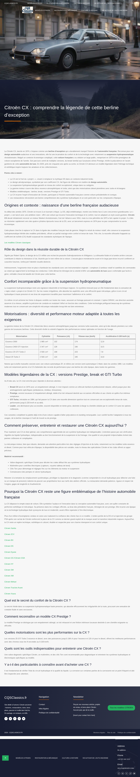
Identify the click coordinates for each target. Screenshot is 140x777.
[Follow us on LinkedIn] (10, 718)
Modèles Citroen (34, 3)
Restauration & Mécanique (58, 3)
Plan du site (111, 732)
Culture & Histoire (82, 3)
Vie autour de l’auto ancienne (107, 3)
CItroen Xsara (10, 594)
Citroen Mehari (10, 582)
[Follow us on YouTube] (23, 718)
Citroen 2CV (9, 534)
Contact (42, 704)
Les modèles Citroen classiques (17, 243)
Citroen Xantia (10, 528)
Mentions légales (99, 732)
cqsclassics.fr (11, 3)
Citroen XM (9, 576)
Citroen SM (9, 570)
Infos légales (44, 709)
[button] (133, 3)
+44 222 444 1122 (123, 759)
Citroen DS (8, 546)
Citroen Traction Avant (13, 588)
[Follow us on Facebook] (6, 718)
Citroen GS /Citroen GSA (14, 558)
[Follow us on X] (14, 718)
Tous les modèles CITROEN (121, 708)
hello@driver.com (125, 768)
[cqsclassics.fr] (27, 10)
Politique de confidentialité (49, 713)
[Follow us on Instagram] (19, 718)
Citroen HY (8, 564)
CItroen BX (8, 540)
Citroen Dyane (10, 552)
